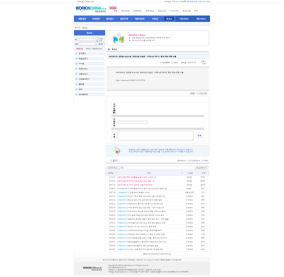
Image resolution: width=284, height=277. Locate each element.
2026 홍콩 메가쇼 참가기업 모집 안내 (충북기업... (143, 189)
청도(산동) (187, 11)
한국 (196, 11)
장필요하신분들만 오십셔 (134, 192)
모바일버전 (176, 260)
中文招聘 (182, 1)
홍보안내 (122, 260)
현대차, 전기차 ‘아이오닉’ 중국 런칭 (137, 227)
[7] (159, 254)
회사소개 (106, 260)
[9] (164, 254)
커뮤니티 (175, 1)
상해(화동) (137, 11)
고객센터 (155, 260)
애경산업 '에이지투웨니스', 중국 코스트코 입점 (141, 234)
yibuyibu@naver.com (121, 272)
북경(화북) (125, 11)
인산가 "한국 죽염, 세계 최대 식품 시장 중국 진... (142, 196)
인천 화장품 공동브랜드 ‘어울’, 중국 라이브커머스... (143, 238)
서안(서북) (174, 11)
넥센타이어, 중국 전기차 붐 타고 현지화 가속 (140, 204)
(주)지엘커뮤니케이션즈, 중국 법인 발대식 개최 (141, 223)
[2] (147, 254)
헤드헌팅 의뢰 (192, 1)
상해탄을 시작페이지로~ (86, 1)
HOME (77, 28)
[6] (157, 254)
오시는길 (147, 260)
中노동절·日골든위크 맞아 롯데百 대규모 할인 (141, 215)
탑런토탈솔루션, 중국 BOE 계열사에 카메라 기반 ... (143, 242)
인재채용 (131, 260)
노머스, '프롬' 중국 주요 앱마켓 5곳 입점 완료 (140, 249)
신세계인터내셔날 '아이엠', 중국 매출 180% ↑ (140, 230)
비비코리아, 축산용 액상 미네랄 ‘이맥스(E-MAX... (142, 211)
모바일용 (167, 1)
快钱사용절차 (166, 260)
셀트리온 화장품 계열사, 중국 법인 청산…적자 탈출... (144, 219)
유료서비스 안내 (204, 1)
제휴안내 (114, 260)
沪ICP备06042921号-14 (117, 267)
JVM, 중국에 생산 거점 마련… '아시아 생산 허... (141, 208)
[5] (154, 254)
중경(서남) (162, 11)
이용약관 (139, 260)
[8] (162, 254)
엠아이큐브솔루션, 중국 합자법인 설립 (138, 246)
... (137, 177)
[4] (152, 254)
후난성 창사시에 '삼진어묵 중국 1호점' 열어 (140, 200)
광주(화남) (150, 11)
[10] (167, 254)
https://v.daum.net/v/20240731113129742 (130, 80)
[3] (149, 254)
